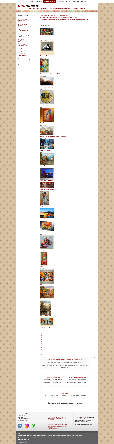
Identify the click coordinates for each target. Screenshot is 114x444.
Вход (26, 442)
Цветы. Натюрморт (22, 24)
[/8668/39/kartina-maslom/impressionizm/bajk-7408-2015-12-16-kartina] (47, 248)
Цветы (19, 43)
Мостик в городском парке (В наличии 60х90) (53, 136)
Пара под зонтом (45, 327)
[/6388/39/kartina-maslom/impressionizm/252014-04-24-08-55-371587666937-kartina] (47, 230)
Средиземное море (23, 21)
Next (42, 353)
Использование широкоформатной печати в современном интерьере (57, 425)
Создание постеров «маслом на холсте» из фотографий (57, 427)
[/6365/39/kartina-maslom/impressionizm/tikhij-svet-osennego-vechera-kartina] (47, 188)
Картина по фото (22, 31)
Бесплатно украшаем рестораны (26, 59)
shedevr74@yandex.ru (23, 420)
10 (41, 351)
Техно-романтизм (51, 416)
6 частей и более (22, 44)
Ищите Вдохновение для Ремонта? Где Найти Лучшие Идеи (58, 419)
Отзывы (20, 51)
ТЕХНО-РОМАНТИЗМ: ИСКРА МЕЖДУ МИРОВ (58, 417)
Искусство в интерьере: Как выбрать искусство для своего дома (59, 422)
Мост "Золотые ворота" (46, 180)
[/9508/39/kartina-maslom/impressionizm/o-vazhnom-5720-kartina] (47, 54)
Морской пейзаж (22, 20)
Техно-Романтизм (22, 19)
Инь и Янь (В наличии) (46, 87)
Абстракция (21, 26)
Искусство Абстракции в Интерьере (55, 420)
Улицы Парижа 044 (45, 166)
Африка (20, 40)
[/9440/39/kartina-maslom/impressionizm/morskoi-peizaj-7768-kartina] (47, 217)
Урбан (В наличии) (45, 150)
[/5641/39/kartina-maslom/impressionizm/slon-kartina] (47, 121)
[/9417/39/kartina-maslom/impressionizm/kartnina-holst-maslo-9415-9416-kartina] (47, 179)
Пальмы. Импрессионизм (47, 38)
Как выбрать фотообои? (53, 428)
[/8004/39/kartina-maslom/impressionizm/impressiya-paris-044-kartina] (47, 164)
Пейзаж (20, 18)
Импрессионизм (22, 28)
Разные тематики (22, 45)
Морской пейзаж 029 (46, 219)
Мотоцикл (43, 250)
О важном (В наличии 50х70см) (49, 56)
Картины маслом (49, 1)
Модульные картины (63, 1)
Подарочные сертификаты (25, 57)
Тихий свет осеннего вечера (48, 189)
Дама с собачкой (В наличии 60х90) (50, 74)
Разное (19, 29)
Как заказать (21, 53)
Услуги (30, 1)
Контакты (76, 1)
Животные (20, 25)
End (42, 354)
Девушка (42, 206)
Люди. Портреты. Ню (23, 30)
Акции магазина (22, 55)
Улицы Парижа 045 (45, 315)
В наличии (38, 1)
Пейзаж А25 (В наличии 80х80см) (49, 232)
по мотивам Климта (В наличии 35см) (50, 105)
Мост (41, 266)
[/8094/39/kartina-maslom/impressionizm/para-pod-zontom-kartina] (47, 326)
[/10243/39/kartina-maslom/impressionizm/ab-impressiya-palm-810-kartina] (47, 36)
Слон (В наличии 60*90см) (47, 123)
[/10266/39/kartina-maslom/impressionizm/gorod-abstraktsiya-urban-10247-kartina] (47, 149)
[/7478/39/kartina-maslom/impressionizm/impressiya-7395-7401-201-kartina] (47, 297)
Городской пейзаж (22, 23)
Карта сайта (20, 442)
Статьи (83, 1)
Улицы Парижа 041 (45, 299)
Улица (41, 284)
